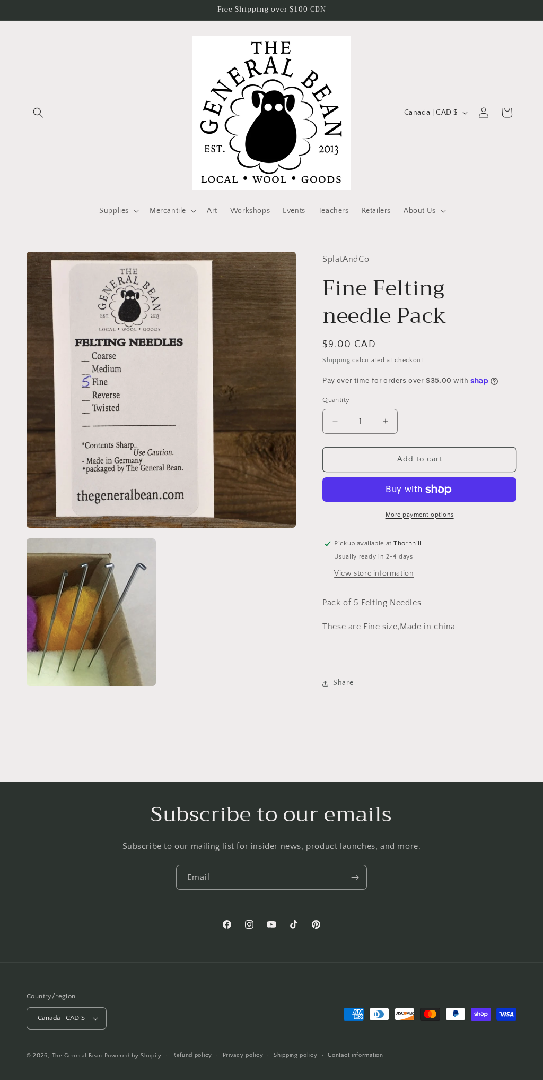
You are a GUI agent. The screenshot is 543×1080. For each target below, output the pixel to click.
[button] (38, 112)
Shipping (336, 360)
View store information (374, 573)
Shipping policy (296, 1055)
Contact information (355, 1055)
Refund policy (192, 1055)
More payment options (420, 514)
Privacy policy (243, 1055)
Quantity (335, 400)
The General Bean (77, 1055)
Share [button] (343, 683)
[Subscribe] (354, 877)
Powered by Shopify (133, 1055)
